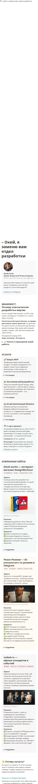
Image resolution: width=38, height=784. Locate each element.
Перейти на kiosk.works (11, 515)
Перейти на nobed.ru (11, 706)
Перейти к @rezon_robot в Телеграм (16, 604)
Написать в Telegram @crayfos (14, 778)
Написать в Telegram (12, 292)
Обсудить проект (11, 449)
